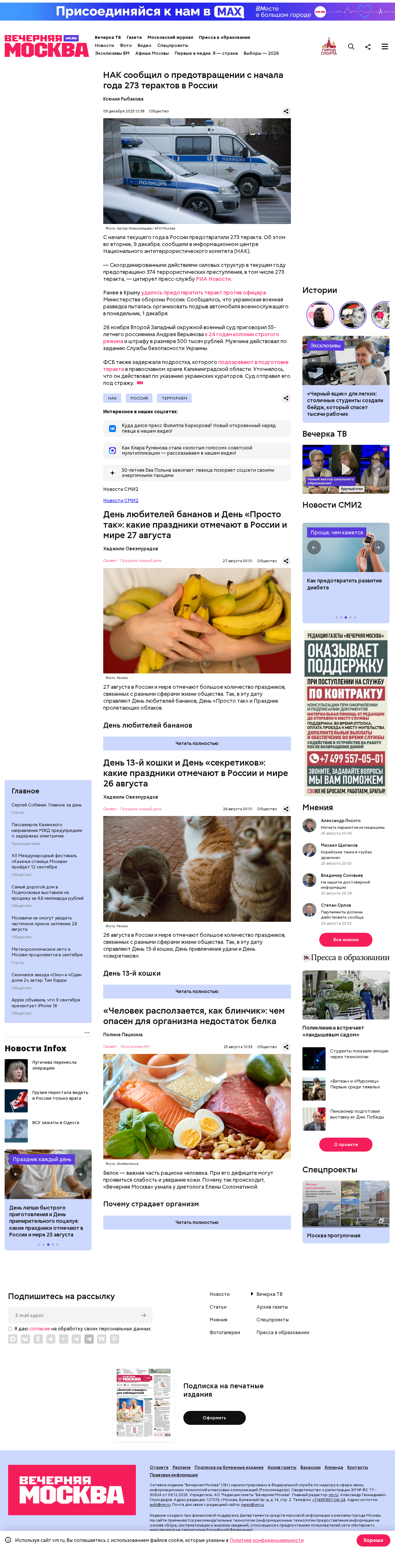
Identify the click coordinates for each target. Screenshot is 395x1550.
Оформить (214, 1418)
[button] (16, 1174)
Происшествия (26, 844)
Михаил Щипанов (339, 845)
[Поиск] (351, 46)
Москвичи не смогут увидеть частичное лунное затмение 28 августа (44, 923)
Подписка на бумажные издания (229, 1467)
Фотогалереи (225, 1332)
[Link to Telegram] (76, 1339)
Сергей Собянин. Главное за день (47, 805)
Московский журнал (170, 37)
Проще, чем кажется (337, 532)
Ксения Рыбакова (123, 99)
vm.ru (333, 1494)
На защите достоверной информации (345, 884)
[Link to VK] (25, 1339)
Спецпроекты (172, 45)
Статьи (218, 1307)
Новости (104, 45)
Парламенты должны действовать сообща (342, 914)
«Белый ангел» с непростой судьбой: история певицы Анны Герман (320, 315)
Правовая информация (174, 1475)
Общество (22, 875)
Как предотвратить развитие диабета (346, 547)
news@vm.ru (252, 1504)
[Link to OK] (38, 1339)
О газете (159, 1467)
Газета (134, 37)
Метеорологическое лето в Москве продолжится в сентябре (47, 952)
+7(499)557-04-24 (329, 1499)
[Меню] (384, 46)
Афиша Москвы (152, 53)
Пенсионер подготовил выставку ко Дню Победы (357, 1114)
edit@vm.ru (160, 1504)
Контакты (357, 1467)
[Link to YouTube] (63, 1339)
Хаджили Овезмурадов (130, 549)
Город (17, 812)
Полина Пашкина (123, 1035)
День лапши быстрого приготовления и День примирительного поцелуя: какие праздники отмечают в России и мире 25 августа (46, 1221)
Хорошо (373, 1540)
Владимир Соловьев (342, 875)
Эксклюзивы (326, 345)
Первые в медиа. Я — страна (206, 53)
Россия (139, 398)
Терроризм (174, 398)
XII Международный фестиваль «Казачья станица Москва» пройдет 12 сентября (44, 861)
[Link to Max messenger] (12, 1339)
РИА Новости (213, 279)
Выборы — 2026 (261, 53)
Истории (319, 290)
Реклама (182, 1467)
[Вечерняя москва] (72, 1490)
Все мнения (346, 940)
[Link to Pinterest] (114, 1339)
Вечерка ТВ (108, 37)
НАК (112, 398)
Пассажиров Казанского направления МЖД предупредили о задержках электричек (47, 830)
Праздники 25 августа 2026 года (48, 1174)
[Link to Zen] (51, 1339)
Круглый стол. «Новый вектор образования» (346, 469)
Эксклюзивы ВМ (112, 53)
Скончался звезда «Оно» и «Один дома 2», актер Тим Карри (47, 977)
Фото (126, 45)
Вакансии (310, 1467)
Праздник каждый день (42, 1159)
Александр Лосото (341, 820)
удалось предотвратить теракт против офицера (203, 292)
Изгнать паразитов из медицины (353, 827)
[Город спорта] (329, 46)
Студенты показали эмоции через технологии (359, 1054)
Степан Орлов (336, 905)
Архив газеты (272, 1307)
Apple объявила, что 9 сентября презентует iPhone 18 (46, 1003)
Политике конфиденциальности (267, 1540)
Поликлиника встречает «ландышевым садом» (333, 1031)
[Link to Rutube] (101, 1339)
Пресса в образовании (224, 37)
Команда (334, 1467)
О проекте (346, 1145)
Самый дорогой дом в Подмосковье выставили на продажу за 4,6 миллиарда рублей (48, 892)
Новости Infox (36, 1048)
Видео (145, 45)
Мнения (317, 807)
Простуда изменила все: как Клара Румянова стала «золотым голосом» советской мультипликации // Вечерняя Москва (353, 315)
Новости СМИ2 (121, 501)
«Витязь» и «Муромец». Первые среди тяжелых (355, 1084)
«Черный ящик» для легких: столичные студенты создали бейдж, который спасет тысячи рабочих (346, 360)
